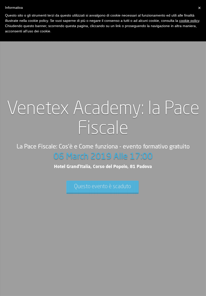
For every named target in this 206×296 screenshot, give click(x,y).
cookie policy (189, 21)
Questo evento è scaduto (102, 186)
